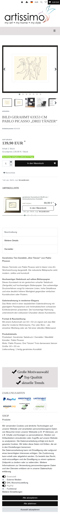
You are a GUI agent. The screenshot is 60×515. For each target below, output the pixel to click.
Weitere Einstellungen (12, 492)
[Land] (32, 2)
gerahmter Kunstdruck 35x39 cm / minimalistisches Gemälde (35, 198)
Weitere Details (11, 240)
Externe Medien (14, 479)
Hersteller (8, 249)
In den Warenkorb (35, 163)
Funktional (11, 489)
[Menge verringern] (11, 165)
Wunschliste (10, 173)
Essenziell (11, 476)
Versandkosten (23, 180)
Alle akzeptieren (30, 498)
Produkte (6, 420)
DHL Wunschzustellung (17, 482)
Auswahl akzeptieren (30, 509)
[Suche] (41, 2)
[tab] (30, 232)
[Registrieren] (27, 2)
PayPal (10, 486)
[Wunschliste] (46, 2)
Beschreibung (10, 232)
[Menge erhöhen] (11, 162)
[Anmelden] (22, 2)
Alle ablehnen (30, 503)
